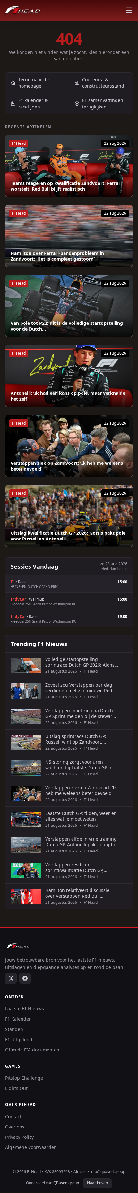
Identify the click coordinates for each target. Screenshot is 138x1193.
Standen (14, 1029)
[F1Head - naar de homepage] (22, 10)
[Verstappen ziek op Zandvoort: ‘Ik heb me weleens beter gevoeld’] (69, 446)
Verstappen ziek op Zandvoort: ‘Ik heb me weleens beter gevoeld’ (67, 465)
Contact (13, 1116)
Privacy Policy (19, 1137)
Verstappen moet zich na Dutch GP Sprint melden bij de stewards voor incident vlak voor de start (81, 713)
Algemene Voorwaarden (31, 1147)
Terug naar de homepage (33, 82)
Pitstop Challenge (24, 1078)
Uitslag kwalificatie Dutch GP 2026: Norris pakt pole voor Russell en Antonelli (68, 535)
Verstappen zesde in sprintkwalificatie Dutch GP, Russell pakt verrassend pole (76, 867)
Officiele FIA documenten (32, 1050)
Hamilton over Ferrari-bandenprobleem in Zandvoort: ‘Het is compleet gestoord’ (57, 256)
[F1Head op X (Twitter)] (11, 978)
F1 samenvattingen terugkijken (102, 103)
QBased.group (66, 1183)
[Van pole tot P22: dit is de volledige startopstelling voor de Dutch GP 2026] (69, 306)
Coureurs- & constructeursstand (103, 82)
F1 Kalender (18, 1019)
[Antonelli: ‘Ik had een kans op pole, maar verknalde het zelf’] (69, 376)
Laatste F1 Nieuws (24, 1009)
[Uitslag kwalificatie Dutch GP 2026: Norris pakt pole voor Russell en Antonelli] (69, 516)
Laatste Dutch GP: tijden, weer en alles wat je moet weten (81, 816)
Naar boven (97, 1183)
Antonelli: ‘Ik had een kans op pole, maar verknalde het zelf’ (68, 396)
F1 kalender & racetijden (33, 103)
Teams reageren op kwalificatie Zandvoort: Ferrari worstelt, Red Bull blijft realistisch (66, 186)
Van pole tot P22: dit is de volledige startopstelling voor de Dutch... (67, 326)
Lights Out (16, 1088)
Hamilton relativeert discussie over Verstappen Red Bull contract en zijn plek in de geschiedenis (77, 893)
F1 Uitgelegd (18, 1039)
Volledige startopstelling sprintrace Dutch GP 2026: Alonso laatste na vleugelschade (81, 662)
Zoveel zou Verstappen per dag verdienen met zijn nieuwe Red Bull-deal (78, 687)
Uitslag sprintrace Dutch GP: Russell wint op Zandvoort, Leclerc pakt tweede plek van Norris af (76, 739)
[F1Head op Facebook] (25, 978)
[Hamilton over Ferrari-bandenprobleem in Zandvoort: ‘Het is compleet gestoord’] (69, 236)
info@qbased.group (107, 1171)
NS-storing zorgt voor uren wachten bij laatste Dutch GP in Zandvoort (79, 764)
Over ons (14, 1127)
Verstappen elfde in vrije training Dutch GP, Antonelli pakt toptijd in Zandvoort (81, 841)
